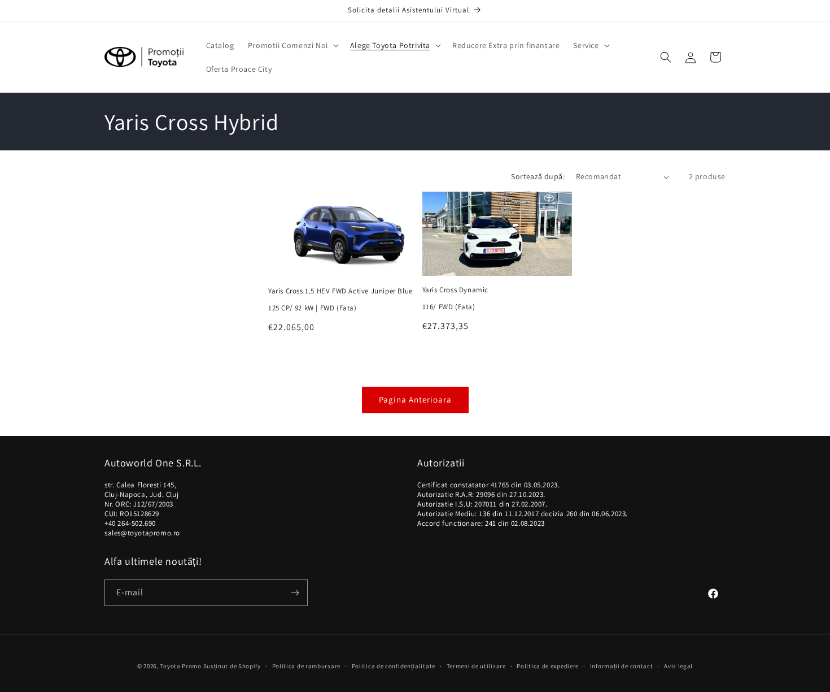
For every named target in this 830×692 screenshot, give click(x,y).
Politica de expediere (548, 666)
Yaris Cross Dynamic (455, 290)
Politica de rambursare (306, 666)
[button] (292, 45)
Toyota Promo (180, 666)
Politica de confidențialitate (393, 666)
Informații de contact (621, 666)
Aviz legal (678, 666)
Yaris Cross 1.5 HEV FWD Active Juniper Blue (340, 291)
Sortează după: (538, 176)
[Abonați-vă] (294, 592)
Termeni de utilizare (476, 666)
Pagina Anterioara (415, 399)
